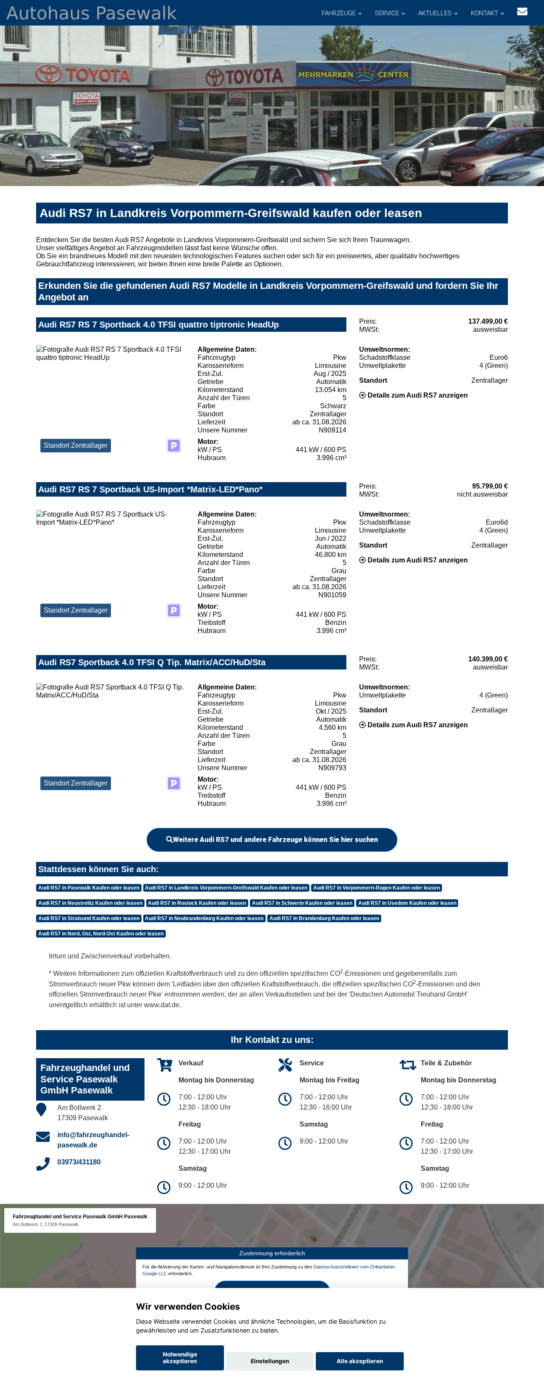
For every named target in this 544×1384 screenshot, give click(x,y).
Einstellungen (270, 1361)
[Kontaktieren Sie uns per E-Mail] (522, 11)
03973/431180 (79, 1162)
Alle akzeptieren (360, 1361)
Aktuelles (435, 13)
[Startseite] (91, 12)
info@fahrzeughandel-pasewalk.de (93, 1140)
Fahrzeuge (339, 13)
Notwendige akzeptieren (180, 1357)
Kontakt (484, 13)
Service (387, 13)
